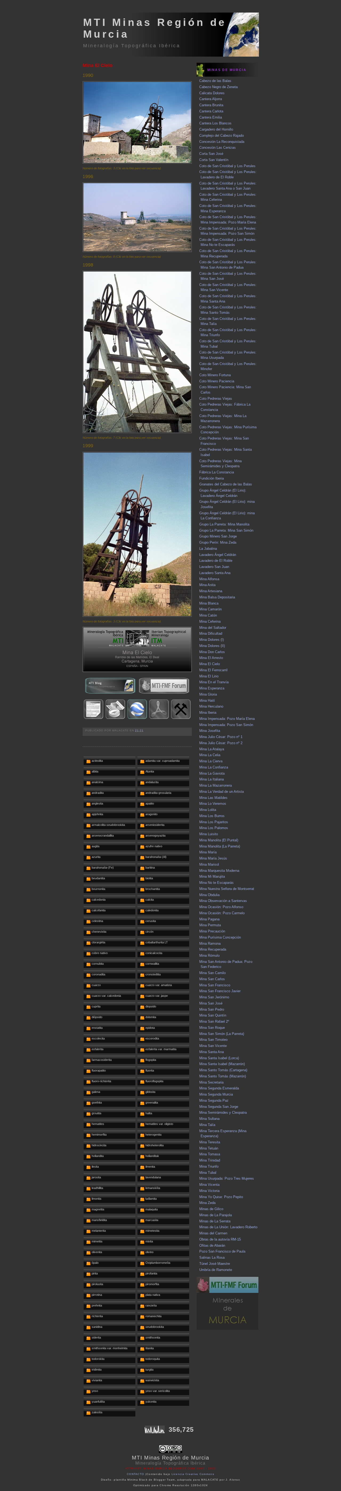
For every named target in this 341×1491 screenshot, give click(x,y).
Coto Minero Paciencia (216, 381)
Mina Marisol (209, 864)
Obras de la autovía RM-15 (220, 1239)
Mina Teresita (209, 1142)
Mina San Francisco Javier (220, 991)
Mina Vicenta (209, 1185)
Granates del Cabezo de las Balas (225, 484)
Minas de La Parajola (215, 1215)
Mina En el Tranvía (214, 682)
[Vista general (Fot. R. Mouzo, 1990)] (137, 162)
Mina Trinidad (209, 1160)
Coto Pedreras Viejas (215, 399)
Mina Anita (207, 585)
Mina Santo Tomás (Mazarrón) (222, 1076)
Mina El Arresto (211, 658)
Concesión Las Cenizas (217, 148)
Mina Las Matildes (213, 798)
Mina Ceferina (210, 621)
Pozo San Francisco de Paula (222, 1251)
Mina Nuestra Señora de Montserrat (226, 889)
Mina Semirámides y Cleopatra (223, 1113)
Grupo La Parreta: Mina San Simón (226, 530)
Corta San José (211, 154)
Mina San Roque (212, 1028)
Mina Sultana (209, 1119)
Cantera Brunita (211, 105)
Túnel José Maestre (214, 1264)
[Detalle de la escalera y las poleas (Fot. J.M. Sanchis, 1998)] (137, 432)
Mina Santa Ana (211, 1052)
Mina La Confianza (213, 767)
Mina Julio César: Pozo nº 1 (220, 737)
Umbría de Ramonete (215, 1270)
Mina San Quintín (212, 1015)
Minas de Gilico (211, 1209)
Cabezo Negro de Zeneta (218, 87)
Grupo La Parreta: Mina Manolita (224, 524)
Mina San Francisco (214, 985)
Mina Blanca (208, 603)
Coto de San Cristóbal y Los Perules (227, 166)
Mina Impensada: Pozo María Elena (227, 719)
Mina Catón (208, 615)
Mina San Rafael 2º (214, 1021)
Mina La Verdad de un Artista (221, 792)
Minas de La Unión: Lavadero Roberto (228, 1227)
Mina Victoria (209, 1191)
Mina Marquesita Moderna (219, 871)
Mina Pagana (209, 919)
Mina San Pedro (211, 1009)
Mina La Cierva (210, 761)
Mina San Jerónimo (214, 997)
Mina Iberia (207, 713)
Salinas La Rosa (212, 1257)
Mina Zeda (207, 1203)
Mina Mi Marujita (212, 876)
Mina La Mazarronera (215, 785)
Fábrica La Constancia (216, 472)
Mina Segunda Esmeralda (219, 1088)
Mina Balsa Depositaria (217, 597)
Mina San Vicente (213, 1046)
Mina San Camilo (212, 973)
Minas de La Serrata (214, 1221)
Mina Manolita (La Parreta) (219, 846)
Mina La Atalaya (211, 749)
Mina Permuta (210, 925)
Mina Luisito (208, 834)
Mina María (208, 852)
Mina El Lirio (208, 676)
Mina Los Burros (212, 816)
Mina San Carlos (212, 979)
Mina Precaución (212, 931)
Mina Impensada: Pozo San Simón (226, 725)
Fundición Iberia (211, 478)
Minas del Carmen (213, 1233)
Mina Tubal (207, 1173)
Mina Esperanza (211, 688)
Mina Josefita (209, 731)
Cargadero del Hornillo (216, 129)
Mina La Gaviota (212, 773)
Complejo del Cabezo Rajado (221, 136)
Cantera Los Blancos (215, 123)
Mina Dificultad (210, 633)
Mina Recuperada (212, 949)
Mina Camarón (210, 609)
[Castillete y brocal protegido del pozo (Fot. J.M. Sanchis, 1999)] (137, 616)
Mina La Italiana (211, 779)
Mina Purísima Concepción (220, 937)
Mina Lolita (207, 810)
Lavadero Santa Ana (214, 573)
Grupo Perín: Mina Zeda (217, 542)
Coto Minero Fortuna (215, 375)
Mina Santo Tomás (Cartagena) (223, 1070)
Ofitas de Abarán (212, 1245)
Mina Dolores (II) (212, 646)
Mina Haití (207, 701)
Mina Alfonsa (209, 579)
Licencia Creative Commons (193, 1474)
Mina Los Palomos (213, 828)
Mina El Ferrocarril (213, 670)
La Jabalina (208, 549)
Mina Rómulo (209, 956)
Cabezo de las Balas (215, 81)
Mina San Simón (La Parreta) (221, 1034)
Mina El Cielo (97, 65)
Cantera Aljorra (210, 99)
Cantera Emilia (210, 117)
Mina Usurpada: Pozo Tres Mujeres (226, 1178)
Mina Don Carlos (212, 652)
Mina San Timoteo (213, 1040)
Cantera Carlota (211, 111)
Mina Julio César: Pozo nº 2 (220, 743)
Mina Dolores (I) (211, 640)
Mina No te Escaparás (216, 883)
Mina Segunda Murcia (216, 1094)
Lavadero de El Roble (215, 561)
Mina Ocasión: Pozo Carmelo (222, 913)
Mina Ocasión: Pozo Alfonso (221, 907)
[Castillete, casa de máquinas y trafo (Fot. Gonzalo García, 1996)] (137, 251)
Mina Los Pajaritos (213, 822)
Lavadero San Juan (214, 567)
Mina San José (210, 1003)
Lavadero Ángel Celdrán (217, 555)
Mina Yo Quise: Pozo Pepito (221, 1197)
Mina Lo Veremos (212, 804)
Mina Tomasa (209, 1154)
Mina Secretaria (211, 1082)
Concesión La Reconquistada (221, 142)
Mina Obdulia (209, 895)
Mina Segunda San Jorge (218, 1107)
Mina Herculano (211, 706)
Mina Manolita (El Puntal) (218, 840)
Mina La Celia (209, 755)
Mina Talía (207, 1125)
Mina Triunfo (208, 1166)
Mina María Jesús (213, 858)
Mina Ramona (210, 943)
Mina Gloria (208, 694)
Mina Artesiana (210, 591)
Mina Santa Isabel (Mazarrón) (222, 1064)
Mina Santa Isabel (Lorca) (219, 1058)
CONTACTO (135, 1474)
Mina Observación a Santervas (223, 901)
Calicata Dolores (212, 93)
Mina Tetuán (208, 1148)
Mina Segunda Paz (214, 1100)
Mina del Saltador (212, 628)
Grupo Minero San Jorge (218, 536)
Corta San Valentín (213, 160)
